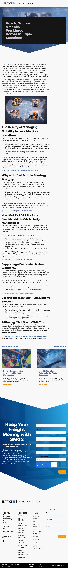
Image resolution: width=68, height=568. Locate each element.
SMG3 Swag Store (37, 547)
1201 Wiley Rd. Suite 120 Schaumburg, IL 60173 (8, 518)
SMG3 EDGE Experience (22, 514)
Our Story (36, 513)
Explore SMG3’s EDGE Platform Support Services (20, 170)
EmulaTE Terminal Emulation (21, 530)
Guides (35, 521)
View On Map (6, 527)
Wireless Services (21, 541)
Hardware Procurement (23, 536)
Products (21, 558)
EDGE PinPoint (21, 519)
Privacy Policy (31, 565)
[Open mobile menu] (63, 3)
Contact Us (37, 543)
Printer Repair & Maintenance (23, 552)
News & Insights (36, 517)
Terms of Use (42, 565)
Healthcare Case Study (37, 525)
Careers (36, 540)
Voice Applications (22, 524)
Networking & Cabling (22, 546)
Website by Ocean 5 (59, 565)
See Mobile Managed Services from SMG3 (18, 293)
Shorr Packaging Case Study (37, 531)
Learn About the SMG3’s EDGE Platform (17, 259)
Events (35, 536)
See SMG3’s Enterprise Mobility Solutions (18, 211)
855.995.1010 (8, 532)
